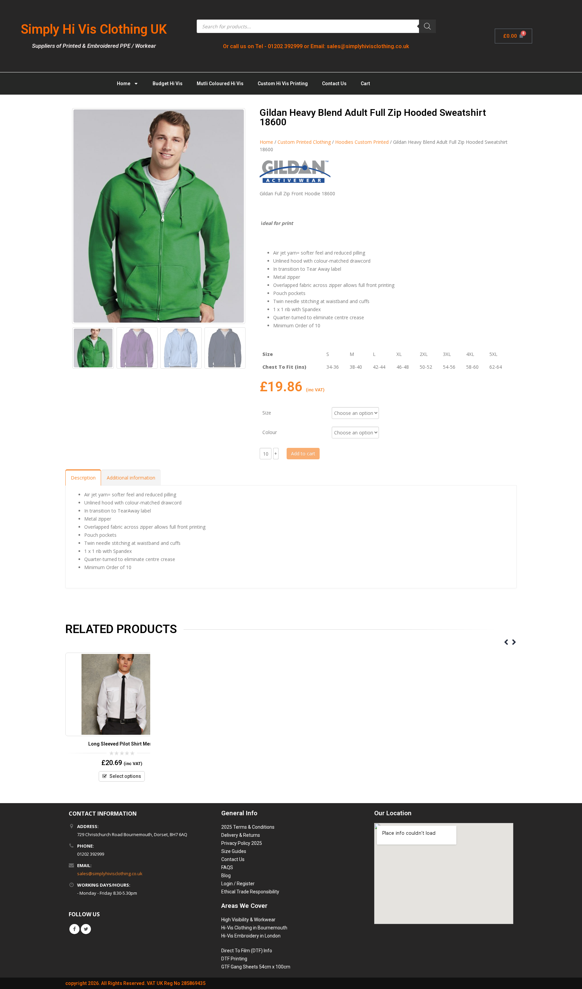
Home (123, 83)
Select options (125, 776)
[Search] (427, 26)
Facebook (74, 929)
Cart (365, 83)
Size (266, 412)
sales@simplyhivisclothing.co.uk (109, 873)
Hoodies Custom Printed (362, 142)
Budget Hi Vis (168, 83)
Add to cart (303, 453)
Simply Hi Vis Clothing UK (94, 29)
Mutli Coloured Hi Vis (220, 83)
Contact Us (334, 83)
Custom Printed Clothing (304, 142)
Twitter (86, 929)
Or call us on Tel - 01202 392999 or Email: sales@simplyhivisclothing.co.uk (316, 46)
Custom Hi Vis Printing (283, 83)
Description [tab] (83, 477)
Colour (269, 432)
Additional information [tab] (131, 477)
